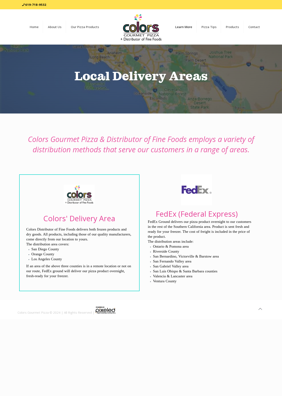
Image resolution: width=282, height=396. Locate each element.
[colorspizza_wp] (141, 26)
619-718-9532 (35, 4)
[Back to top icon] (260, 309)
